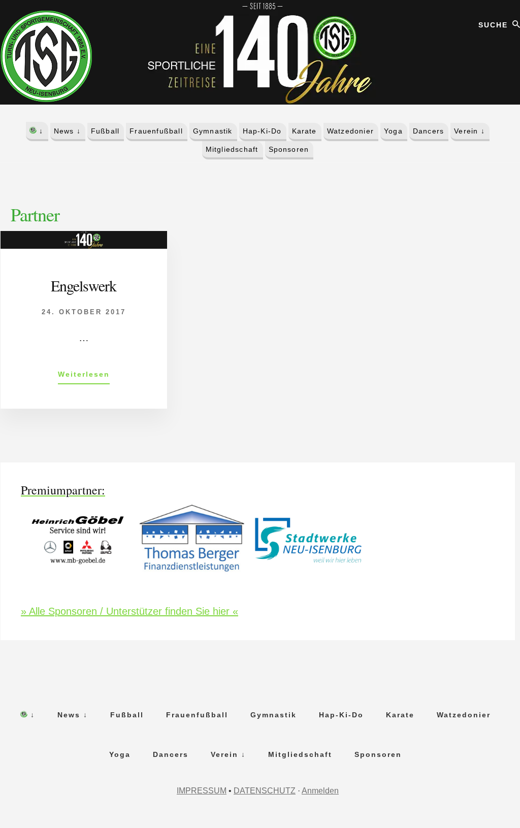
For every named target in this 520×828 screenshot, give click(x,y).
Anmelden (320, 790)
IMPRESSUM (201, 790)
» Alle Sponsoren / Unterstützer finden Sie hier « (129, 611)
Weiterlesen (84, 374)
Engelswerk (83, 285)
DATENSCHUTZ (265, 790)
